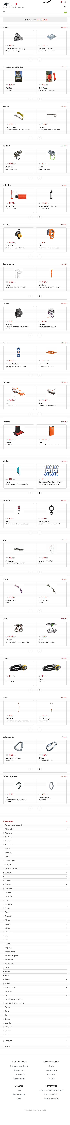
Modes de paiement (19, 1078)
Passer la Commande (18, 1094)
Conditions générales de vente (19, 1066)
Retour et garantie (19, 1074)
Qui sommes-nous (51, 1070)
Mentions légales (19, 1070)
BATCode (46, 2)
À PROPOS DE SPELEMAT (51, 1062)
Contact (51, 1066)
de (65, 2)
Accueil (19, 1099)
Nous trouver (51, 1074)
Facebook (51, 1078)
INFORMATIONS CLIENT (18, 1062)
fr (61, 2)
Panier (19, 1090)
